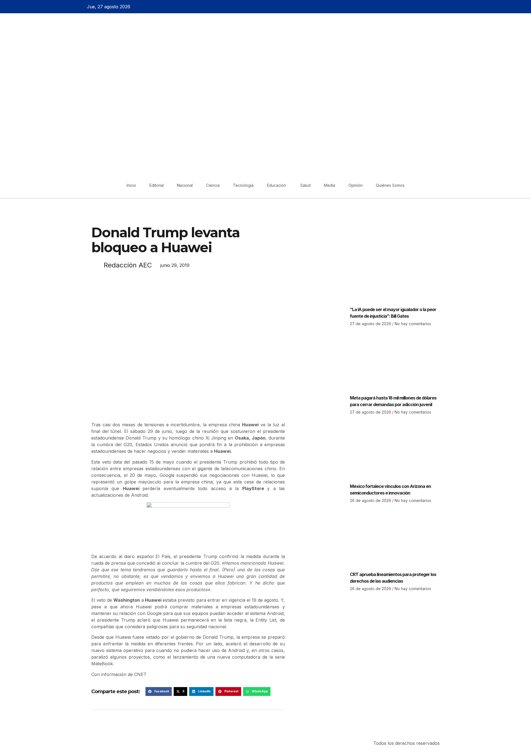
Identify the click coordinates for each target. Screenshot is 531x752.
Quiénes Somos (390, 185)
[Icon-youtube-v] (446, 6)
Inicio (131, 185)
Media (329, 185)
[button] (158, 691)
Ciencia (213, 185)
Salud (305, 185)
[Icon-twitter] (427, 6)
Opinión (355, 185)
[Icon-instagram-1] (436, 6)
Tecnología (243, 185)
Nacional (185, 185)
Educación (277, 185)
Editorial (156, 185)
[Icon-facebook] (417, 6)
